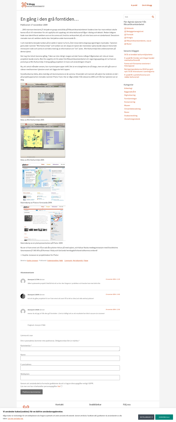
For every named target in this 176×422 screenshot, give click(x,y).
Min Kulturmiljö (78, 261)
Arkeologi (128, 88)
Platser (86, 261)
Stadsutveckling (130, 115)
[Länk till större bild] (43, 117)
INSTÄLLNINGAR (145, 417)
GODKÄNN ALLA (164, 417)
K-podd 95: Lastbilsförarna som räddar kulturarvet (137, 76)
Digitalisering (130, 95)
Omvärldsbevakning (132, 109)
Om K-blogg (147, 5)
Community (68, 261)
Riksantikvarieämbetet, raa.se (139, 40)
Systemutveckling (52, 261)
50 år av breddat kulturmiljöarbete (138, 54)
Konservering (129, 102)
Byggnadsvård (130, 91)
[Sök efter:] (140, 16)
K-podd (134, 5)
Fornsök (130, 34)
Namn (23, 355)
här (59, 386)
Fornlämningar (130, 98)
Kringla (130, 37)
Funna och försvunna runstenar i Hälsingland (137, 64)
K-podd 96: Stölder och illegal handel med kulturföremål (139, 59)
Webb (61, 261)
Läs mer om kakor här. (15, 418)
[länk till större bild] (43, 199)
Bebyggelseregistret (135, 31)
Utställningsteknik (132, 119)
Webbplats (24, 374)
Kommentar (26, 345)
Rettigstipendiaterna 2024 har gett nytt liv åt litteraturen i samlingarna (139, 70)
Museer (127, 105)
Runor (129, 44)
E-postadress (25, 364)
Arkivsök (130, 28)
